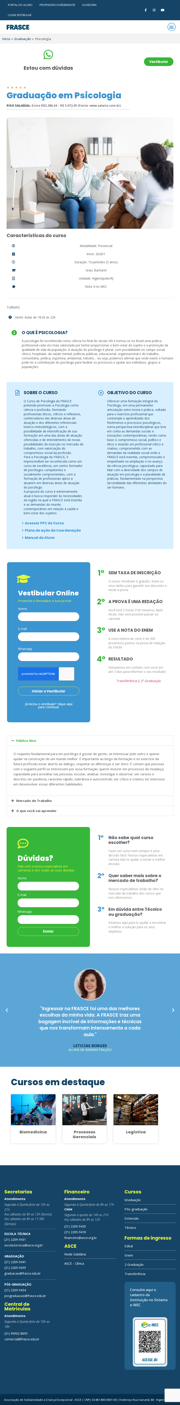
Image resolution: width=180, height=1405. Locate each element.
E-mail (22, 629)
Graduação (22, 39)
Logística (136, 1132)
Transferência (126, 681)
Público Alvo (26, 740)
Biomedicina (33, 1132)
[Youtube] (162, 10)
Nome (22, 609)
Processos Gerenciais (84, 1134)
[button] (171, 27)
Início (6, 39)
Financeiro (77, 1192)
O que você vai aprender (36, 811)
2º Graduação (151, 681)
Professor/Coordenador (57, 5)
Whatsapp (25, 649)
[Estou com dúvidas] (48, 54)
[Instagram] (154, 10)
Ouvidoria (89, 5)
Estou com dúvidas (48, 67)
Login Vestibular (19, 15)
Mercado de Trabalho (34, 800)
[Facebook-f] (145, 10)
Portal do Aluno (20, 5)
